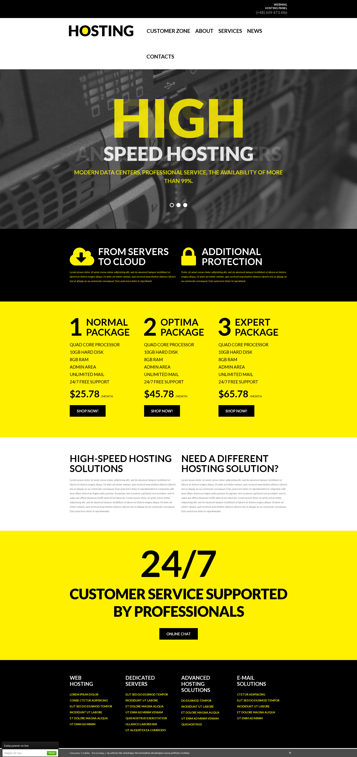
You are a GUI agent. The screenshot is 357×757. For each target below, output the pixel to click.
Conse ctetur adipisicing (89, 700)
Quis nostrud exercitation (146, 718)
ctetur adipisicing (251, 694)
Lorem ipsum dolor (84, 694)
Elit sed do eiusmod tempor (91, 706)
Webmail (280, 4)
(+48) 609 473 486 (271, 12)
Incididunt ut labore (86, 712)
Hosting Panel (276, 8)
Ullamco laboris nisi (141, 724)
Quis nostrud (191, 724)
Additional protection (232, 257)
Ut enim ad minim (82, 724)
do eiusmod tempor (196, 700)
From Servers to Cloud (133, 257)
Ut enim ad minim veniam (144, 712)
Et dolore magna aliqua (89, 718)
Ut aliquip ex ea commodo (146, 730)
